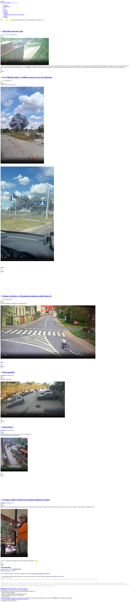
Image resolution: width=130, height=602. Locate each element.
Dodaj (2, 2)
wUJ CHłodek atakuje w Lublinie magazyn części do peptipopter (27, 77)
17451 (8, 570)
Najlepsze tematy (20, 14)
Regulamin (3, 588)
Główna (5, 5)
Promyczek (3, 430)
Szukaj (5, 2)
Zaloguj (9, 2)
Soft (5, 7)
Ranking (6, 17)
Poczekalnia (6, 6)
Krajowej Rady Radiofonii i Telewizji (41, 573)
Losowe (5, 16)
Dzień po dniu (12, 14)
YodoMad (3, 503)
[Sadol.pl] (2, 1)
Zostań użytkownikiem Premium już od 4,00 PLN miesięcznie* (16, 598)
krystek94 (3, 375)
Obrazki (5, 10)
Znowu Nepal (7, 427)
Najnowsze (6, 14)
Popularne (6, 13)
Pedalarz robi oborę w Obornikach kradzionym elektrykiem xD (26, 296)
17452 (5, 570)
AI (4, 9)
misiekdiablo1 (4, 34)
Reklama (14, 588)
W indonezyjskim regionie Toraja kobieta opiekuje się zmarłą (26, 500)
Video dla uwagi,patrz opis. (12, 31)
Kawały (5, 12)
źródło (2, 267)
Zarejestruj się (15, 2)
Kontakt (9, 588)
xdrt (1, 80)
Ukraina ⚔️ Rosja (6, 20)
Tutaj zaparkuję (8, 372)
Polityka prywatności (22, 588)
